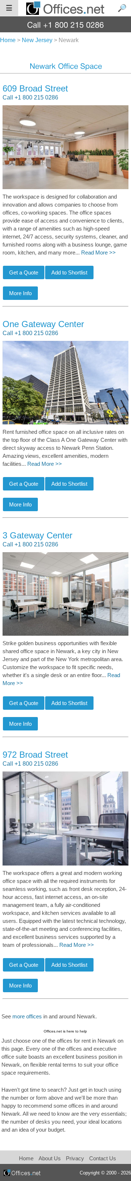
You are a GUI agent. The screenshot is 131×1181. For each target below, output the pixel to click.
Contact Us (102, 1158)
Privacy (76, 1158)
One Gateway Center (43, 324)
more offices (27, 1016)
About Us (50, 1158)
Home (26, 1158)
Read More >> (98, 253)
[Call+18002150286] (65, 24)
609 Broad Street (35, 88)
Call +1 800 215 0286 (30, 97)
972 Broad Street (35, 754)
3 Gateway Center (37, 535)
